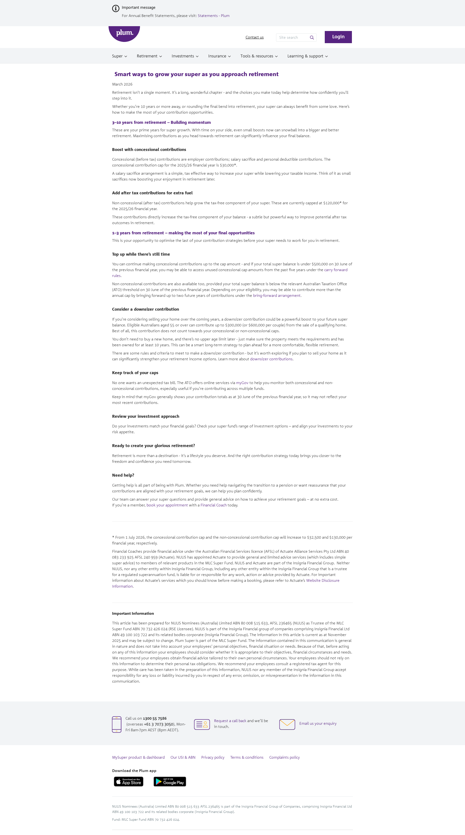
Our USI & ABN (182, 758)
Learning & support (305, 56)
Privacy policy (213, 758)
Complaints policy (284, 758)
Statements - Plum (214, 16)
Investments (183, 56)
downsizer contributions (271, 359)
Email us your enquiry (318, 724)
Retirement (147, 56)
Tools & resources (256, 56)
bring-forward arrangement (277, 296)
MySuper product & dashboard (138, 758)
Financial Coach (214, 505)
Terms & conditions (247, 758)
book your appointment (167, 505)
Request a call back (230, 721)
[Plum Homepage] (124, 34)
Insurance (217, 56)
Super (117, 56)
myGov (242, 383)
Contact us (255, 37)
